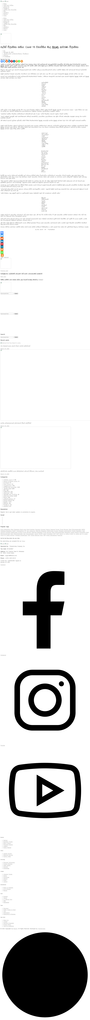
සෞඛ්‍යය (6, 12)
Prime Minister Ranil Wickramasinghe (53, 532)
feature (48, 529)
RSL (4, 51)
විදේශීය (5, 502)
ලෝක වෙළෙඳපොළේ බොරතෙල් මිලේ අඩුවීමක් (16, 423)
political (3, 532)
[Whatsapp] (19, 61)
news (83, 531)
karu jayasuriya (31, 531)
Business (37, 529)
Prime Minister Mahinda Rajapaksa (33, 532)
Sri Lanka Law (78, 534)
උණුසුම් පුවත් (7, 53)
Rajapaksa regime (69, 532)
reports (36, 534)
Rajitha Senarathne (80, 532)
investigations (20, 531)
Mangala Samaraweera (65, 531)
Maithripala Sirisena (52, 531)
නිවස (4, 4)
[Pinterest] (11, 61)
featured (5, 55)
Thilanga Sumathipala (21, 535)
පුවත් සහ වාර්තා (8, 5)
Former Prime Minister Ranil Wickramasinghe (68, 529)
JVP (25, 531)
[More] (21, 61)
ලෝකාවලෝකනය (17, 53)
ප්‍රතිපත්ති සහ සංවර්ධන (10, 494)
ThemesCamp (41, 928)
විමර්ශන (5, 503)
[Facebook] (2, 61)
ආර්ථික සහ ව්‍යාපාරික (9, 10)
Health (14, 531)
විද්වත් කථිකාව (7, 500)
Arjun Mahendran (5, 529)
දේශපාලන (6, 7)
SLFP (54, 534)
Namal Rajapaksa (77, 531)
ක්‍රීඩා (4, 11)
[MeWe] (14, 61)
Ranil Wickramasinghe (17, 534)
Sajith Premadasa (48, 534)
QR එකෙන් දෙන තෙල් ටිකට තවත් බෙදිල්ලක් (15, 346)
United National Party (37, 535)
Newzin (15, 928)
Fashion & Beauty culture (10, 481)
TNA (29, 535)
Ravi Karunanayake (28, 534)
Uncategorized (7, 485)
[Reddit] (6, 61)
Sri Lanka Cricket (68, 534)
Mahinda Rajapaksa (41, 531)
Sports (61, 534)
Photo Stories (7, 484)
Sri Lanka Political (9, 535)
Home (4, 15)
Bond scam (23, 529)
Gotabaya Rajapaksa (6, 531)
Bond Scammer (31, 529)
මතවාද (5, 14)
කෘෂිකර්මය (6, 491)
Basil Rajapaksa (15, 529)
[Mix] (16, 61)
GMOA (83, 529)
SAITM (40, 534)
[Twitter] (4, 61)
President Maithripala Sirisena (13, 532)
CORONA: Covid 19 (8, 480)
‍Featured (59, 535)
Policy (23, 541)
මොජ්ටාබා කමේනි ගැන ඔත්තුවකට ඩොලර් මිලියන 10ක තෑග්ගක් (22, 471)
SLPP (57, 534)
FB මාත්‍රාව (6, 483)
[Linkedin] (9, 61)
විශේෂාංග (6, 8)
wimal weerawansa (51, 535)
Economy (43, 529)
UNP (44, 535)
